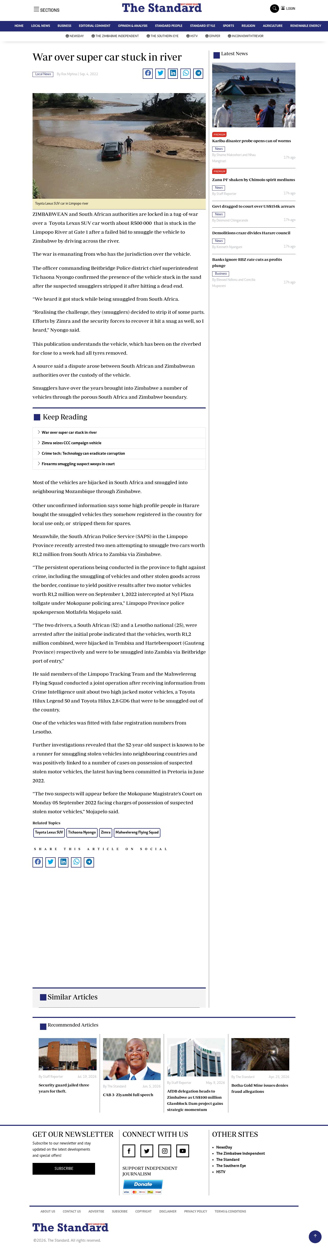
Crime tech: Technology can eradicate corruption (83, 454)
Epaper (214, 36)
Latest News (234, 53)
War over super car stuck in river (69, 433)
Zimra (105, 833)
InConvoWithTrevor (247, 36)
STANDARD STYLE (202, 26)
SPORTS (228, 26)
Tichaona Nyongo (82, 833)
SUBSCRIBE (64, 1169)
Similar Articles (73, 997)
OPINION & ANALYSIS (132, 26)
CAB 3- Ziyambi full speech (128, 1094)
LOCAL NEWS (40, 26)
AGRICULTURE (273, 26)
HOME (19, 26)
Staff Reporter (227, 194)
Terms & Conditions (230, 1212)
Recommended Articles (73, 1025)
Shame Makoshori (229, 155)
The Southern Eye (165, 36)
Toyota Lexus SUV (49, 833)
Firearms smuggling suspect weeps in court (78, 464)
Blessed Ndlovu (227, 280)
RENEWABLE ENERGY (305, 26)
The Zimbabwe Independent (117, 36)
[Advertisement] (119, 935)
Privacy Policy (195, 1212)
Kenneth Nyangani (229, 247)
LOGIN (290, 8)
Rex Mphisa (69, 74)
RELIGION (248, 26)
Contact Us (72, 1212)
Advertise (96, 1212)
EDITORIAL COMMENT (94, 26)
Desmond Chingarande (232, 221)
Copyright (143, 1212)
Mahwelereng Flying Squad (137, 833)
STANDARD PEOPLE (168, 26)
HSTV (194, 36)
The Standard (116, 1086)
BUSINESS (64, 26)
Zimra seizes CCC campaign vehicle (71, 443)
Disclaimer (168, 1212)
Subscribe (120, 1212)
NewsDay (77, 36)
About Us (47, 1212)
